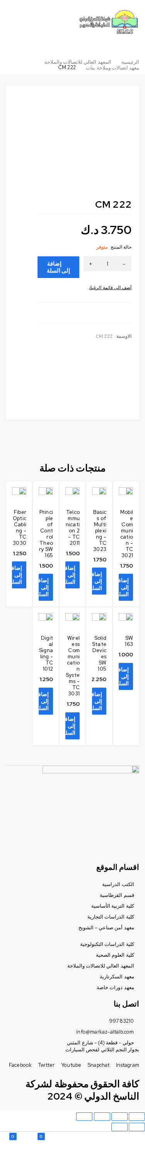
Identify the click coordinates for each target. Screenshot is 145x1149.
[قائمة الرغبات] (110, 287)
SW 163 (129, 641)
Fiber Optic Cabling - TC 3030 (19, 527)
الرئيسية (130, 62)
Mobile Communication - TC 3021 (126, 534)
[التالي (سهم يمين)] (119, 1127)
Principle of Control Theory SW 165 (46, 534)
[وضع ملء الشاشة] (102, 1116)
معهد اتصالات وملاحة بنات (112, 68)
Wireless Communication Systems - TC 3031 (73, 666)
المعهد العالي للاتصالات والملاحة (77, 62)
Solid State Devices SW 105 (99, 653)
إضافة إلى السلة (58, 267)
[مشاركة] (119, 1116)
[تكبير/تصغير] (84, 1116)
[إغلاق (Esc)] (137, 1116)
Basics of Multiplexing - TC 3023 (99, 530)
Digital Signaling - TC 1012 (46, 653)
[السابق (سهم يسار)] (137, 1127)
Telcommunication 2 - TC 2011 (73, 527)
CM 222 (104, 336)
